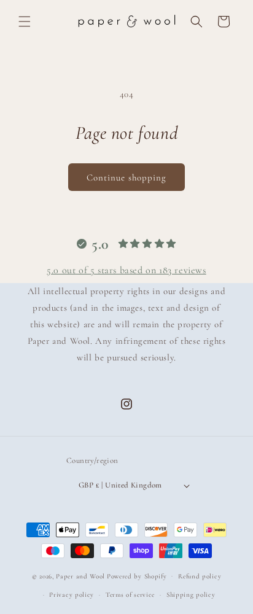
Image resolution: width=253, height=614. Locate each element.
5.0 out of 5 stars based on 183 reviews (126, 270)
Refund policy (199, 576)
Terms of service (130, 595)
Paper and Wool (80, 576)
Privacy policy (71, 595)
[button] (24, 21)
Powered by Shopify (137, 576)
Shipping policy (191, 595)
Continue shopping (126, 177)
